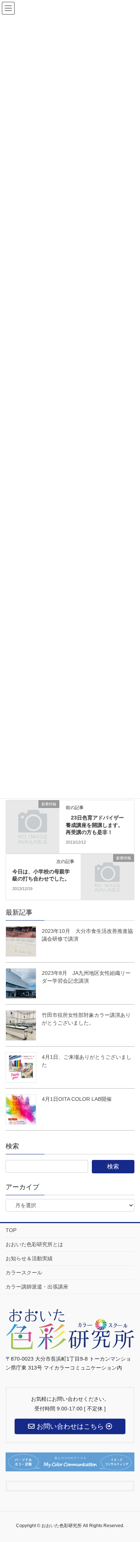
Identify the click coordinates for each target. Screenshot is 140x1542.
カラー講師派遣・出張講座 (37, 1287)
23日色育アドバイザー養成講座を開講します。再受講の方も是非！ (95, 825)
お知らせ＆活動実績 (29, 1258)
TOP (11, 1230)
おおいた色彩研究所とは (34, 1244)
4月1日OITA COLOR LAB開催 (77, 1099)
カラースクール (24, 1273)
